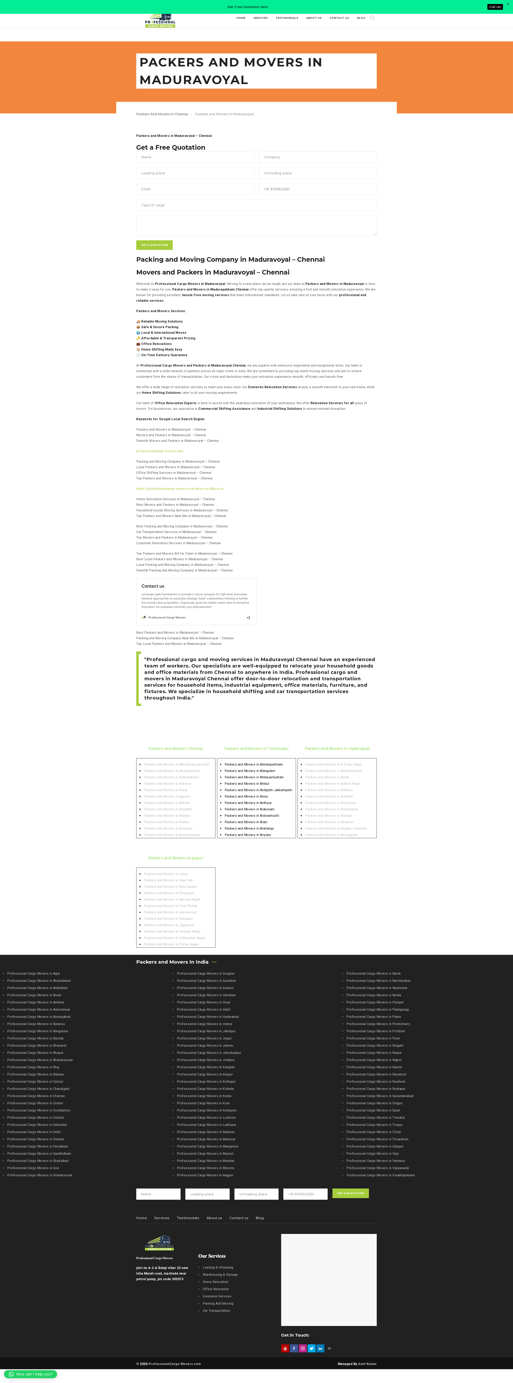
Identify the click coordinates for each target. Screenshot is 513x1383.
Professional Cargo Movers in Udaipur (375, 1146)
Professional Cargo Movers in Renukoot (376, 1074)
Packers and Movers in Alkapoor (329, 822)
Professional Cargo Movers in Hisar (204, 1002)
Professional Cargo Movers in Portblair (375, 1031)
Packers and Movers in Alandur (167, 816)
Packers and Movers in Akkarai (167, 803)
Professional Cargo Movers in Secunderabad (380, 1096)
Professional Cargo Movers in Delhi (34, 1132)
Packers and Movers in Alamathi (168, 809)
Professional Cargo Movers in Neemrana (376, 988)
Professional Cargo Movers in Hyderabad (208, 1017)
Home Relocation (215, 1282)
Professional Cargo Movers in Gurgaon (206, 973)
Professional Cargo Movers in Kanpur (205, 1074)
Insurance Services (217, 1296)
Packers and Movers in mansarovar (170, 912)
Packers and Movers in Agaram (167, 796)
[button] (30, 1374)
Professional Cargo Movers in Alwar (34, 995)
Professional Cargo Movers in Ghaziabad (38, 1161)
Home (141, 1218)
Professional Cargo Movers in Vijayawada (377, 1168)
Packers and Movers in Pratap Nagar (171, 944)
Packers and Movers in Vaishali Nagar (172, 931)
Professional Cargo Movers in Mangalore (207, 1146)
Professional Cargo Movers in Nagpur (205, 1175)
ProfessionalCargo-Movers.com (174, 1364)
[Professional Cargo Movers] (160, 18)
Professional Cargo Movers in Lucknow (206, 1117)
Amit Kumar (367, 1364)
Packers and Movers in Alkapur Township (336, 828)
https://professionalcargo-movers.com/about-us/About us (180, 489)
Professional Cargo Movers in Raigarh (374, 1045)
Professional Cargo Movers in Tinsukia (375, 1117)
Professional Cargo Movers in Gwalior (205, 988)
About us (214, 1218)
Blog (260, 1218)
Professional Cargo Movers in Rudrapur (376, 1089)
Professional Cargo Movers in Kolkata (205, 1089)
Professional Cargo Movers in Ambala (35, 1002)
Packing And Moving (218, 1303)
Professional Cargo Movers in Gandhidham (39, 1154)
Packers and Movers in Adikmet (329, 796)
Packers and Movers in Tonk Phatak (170, 906)
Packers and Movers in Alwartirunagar (172, 835)
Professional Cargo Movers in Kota (203, 1103)
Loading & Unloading (218, 1267)
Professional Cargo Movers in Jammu (205, 1045)
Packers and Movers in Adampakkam (171, 777)
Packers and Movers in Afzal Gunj (330, 803)
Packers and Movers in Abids (327, 777)
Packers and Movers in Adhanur (167, 784)
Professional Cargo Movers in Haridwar (206, 995)
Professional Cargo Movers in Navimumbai (378, 981)
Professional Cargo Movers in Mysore (205, 1168)
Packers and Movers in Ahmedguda (331, 809)
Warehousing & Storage (220, 1275)
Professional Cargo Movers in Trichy (373, 1132)
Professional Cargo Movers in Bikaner (35, 1074)
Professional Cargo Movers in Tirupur (374, 1125)
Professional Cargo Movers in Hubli (203, 1009)
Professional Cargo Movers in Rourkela (375, 1081)
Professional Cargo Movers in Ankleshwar (38, 1009)
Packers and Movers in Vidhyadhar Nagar (174, 938)
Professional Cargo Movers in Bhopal (35, 1053)
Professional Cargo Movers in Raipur (374, 1053)
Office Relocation (216, 1289)
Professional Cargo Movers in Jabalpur (206, 1031)
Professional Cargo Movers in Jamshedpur (209, 1053)
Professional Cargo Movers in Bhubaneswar (40, 1060)
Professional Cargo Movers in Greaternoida (39, 1175)
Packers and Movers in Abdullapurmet (333, 771)
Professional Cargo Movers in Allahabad (37, 988)
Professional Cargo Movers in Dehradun (37, 1125)
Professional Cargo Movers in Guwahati (206, 981)
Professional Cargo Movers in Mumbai (206, 1161)
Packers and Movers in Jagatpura (169, 925)
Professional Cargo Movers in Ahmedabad (39, 981)
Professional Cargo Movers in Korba (204, 1096)
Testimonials (188, 1218)
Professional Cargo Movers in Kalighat (206, 1067)
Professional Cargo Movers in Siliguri (374, 1103)
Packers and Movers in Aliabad (328, 816)
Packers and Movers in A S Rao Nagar (333, 764)
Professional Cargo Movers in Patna (373, 1017)
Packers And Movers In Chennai (162, 114)
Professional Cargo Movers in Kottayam (207, 1110)
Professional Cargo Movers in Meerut (205, 1154)
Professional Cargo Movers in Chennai (36, 1096)
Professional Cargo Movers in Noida (373, 995)
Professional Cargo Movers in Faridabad (37, 1146)
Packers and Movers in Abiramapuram (172, 771)
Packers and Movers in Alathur (167, 822)
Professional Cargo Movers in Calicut (35, 1081)
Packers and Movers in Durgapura (169, 893)
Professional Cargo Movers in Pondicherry (378, 1024)
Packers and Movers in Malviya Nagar (172, 899)
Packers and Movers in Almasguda (331, 835)
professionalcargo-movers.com (159, 451)
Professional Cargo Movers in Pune (373, 1038)
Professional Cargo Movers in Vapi (372, 1154)
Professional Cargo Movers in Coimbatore (38, 1110)
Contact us (238, 1218)
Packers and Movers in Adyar (166, 790)
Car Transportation (216, 1311)
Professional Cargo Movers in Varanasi (375, 1161)
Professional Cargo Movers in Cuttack (35, 1117)
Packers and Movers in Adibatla (329, 790)
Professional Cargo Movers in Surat (373, 1110)
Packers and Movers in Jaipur (166, 874)
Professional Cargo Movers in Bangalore (37, 1031)
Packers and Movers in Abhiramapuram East (177, 764)
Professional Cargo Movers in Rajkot (374, 1060)
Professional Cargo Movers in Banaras (36, 1024)
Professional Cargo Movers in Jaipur (204, 1038)
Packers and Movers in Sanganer (168, 919)
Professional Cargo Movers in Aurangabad (39, 1017)
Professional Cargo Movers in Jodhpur (206, 1060)
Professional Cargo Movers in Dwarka (35, 1139)
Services (162, 1218)
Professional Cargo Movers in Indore (204, 1024)
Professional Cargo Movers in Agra (33, 973)
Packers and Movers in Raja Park (168, 880)
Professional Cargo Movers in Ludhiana (206, 1125)
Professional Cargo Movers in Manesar (206, 1139)
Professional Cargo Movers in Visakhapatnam (380, 1175)
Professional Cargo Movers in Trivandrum (377, 1139)
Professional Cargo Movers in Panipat (375, 1002)
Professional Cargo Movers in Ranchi (374, 1067)
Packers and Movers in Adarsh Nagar (333, 784)
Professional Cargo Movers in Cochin (35, 1103)
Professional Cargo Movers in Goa (33, 1168)
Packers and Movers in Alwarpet (168, 828)
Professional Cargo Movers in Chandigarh (38, 1089)
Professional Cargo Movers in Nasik (373, 973)
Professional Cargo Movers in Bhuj (33, 1067)
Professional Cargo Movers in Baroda (35, 1038)
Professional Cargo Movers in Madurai (206, 1132)
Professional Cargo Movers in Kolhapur (206, 1081)
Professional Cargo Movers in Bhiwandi (37, 1045)
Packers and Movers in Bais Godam (170, 887)
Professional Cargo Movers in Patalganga (377, 1009)
